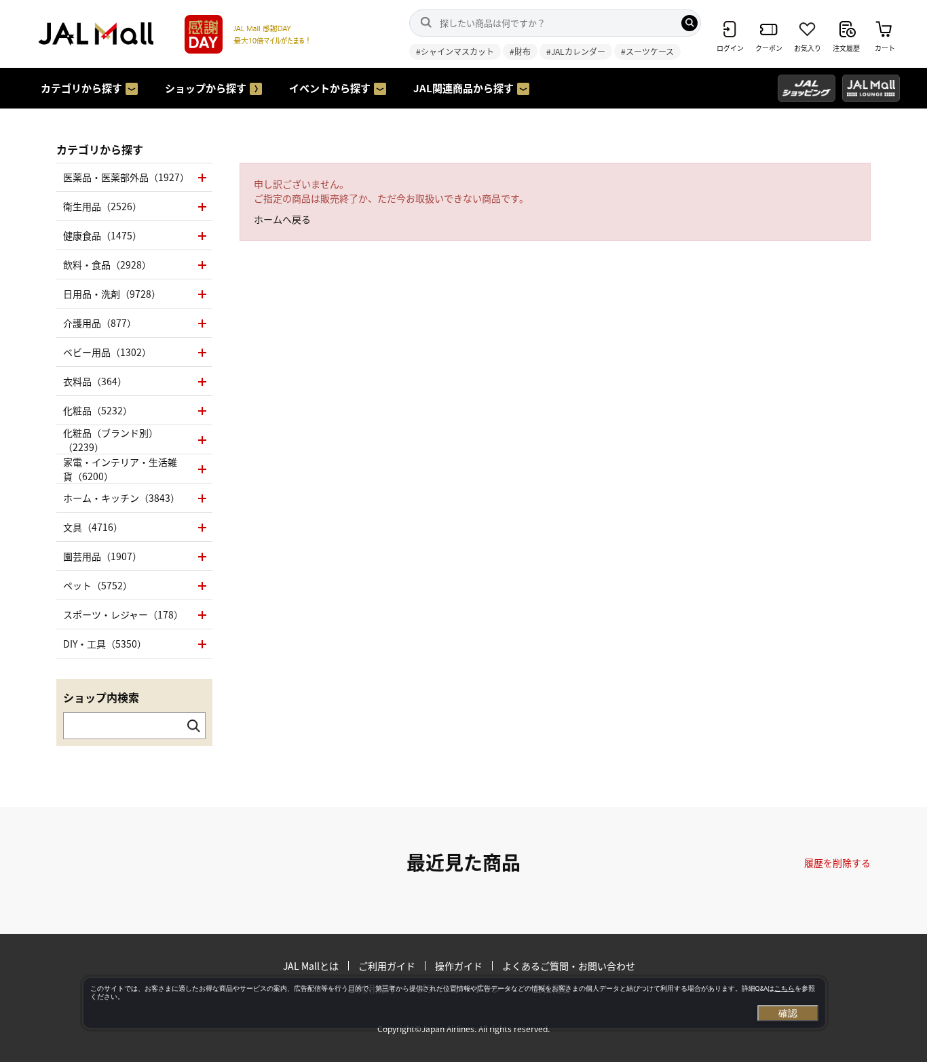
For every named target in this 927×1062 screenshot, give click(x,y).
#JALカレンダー (575, 51)
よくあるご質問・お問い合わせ (568, 965)
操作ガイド (459, 965)
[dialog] (454, 1003)
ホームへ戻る (282, 219)
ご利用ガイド (386, 965)
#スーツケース (647, 51)
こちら (784, 988)
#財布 (520, 51)
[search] (689, 23)
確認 (787, 1013)
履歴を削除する (837, 862)
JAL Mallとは (311, 965)
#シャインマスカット (455, 51)
